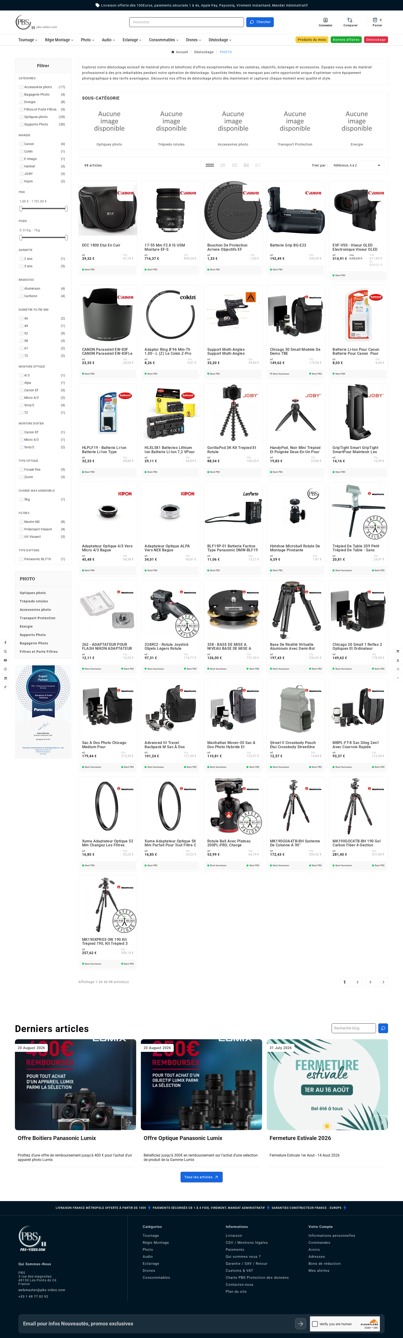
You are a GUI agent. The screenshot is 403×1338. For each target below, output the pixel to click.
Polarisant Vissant (44, 529)
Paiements (235, 1250)
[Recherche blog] (383, 1028)
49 (44, 326)
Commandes (319, 1243)
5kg (44, 499)
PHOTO (27, 578)
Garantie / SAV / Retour (247, 1264)
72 (44, 356)
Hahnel (44, 166)
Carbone (44, 296)
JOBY (44, 174)
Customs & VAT (239, 1270)
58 (44, 341)
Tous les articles (198, 1177)
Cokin (44, 151)
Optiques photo (44, 117)
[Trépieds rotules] (171, 121)
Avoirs (314, 1250)
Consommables (156, 1277)
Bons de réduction (325, 1264)
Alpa (44, 383)
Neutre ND (44, 522)
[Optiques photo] (109, 121)
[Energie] (356, 121)
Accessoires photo (44, 87)
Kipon (44, 181)
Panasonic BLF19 (44, 559)
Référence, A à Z (358, 165)
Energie (44, 102)
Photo (148, 1250)
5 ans (44, 266)
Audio (148, 1257)
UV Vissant (44, 537)
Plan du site (236, 1291)
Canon (44, 144)
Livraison (234, 1236)
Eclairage (151, 1264)
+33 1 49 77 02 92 (33, 1296)
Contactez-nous (240, 1284)
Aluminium (44, 288)
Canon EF (44, 390)
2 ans (44, 259)
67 (44, 348)
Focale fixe (44, 469)
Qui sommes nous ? (243, 1257)
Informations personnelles (332, 1236)
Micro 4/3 (44, 398)
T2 (44, 412)
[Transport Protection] (295, 121)
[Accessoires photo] (233, 121)
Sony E (44, 405)
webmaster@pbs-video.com (41, 1290)
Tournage (151, 1236)
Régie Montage (156, 1243)
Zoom (44, 477)
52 (44, 333)
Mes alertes (319, 1270)
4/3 (44, 375)
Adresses (317, 1257)
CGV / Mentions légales (247, 1243)
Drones (149, 1270)
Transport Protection (38, 618)
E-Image (44, 159)
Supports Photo (44, 124)
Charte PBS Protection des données (257, 1277)
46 (44, 318)
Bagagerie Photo (44, 94)
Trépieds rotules (34, 601)
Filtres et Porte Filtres (44, 109)
